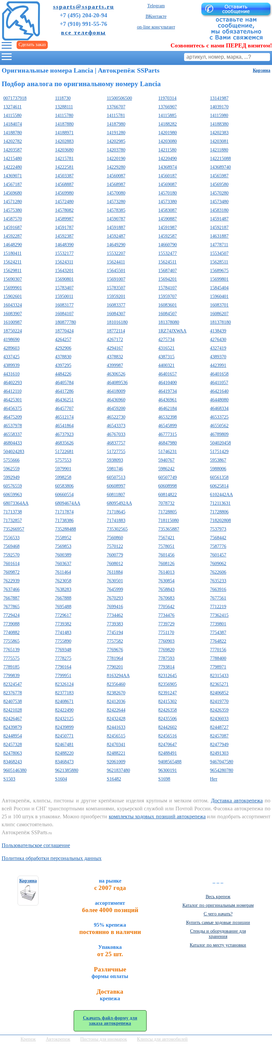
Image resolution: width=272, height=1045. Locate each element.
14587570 (12, 218)
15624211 (12, 262)
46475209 (12, 417)
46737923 (64, 434)
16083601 (167, 305)
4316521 (166, 348)
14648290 (12, 244)
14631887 (219, 236)
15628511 (219, 262)
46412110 (12, 391)
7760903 (166, 641)
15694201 (167, 279)
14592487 (116, 236)
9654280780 (221, 770)
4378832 (115, 356)
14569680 (12, 193)
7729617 (63, 615)
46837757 (116, 442)
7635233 (218, 580)
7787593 (166, 658)
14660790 (167, 244)
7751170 (166, 632)
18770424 (64, 330)
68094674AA (67, 503)
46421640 (219, 391)
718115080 (168, 520)
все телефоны (83, 32)
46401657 (167, 374)
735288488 (65, 529)
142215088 (220, 158)
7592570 (11, 554)
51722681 (64, 451)
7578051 (166, 546)
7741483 (63, 632)
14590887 (167, 218)
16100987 (12, 322)
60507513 (116, 477)
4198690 (11, 339)
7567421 (166, 537)
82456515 (116, 735)
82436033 (219, 718)
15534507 (219, 253)
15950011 (64, 296)
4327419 (218, 348)
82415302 (167, 701)
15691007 (116, 279)
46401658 (219, 374)
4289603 (11, 348)
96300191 (167, 770)
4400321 (166, 365)
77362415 (219, 615)
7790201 (115, 667)
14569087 (167, 184)
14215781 (64, 158)
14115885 (167, 115)
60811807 (116, 494)
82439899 (64, 727)
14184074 (12, 124)
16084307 (116, 313)
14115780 (64, 115)
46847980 (167, 442)
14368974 (167, 167)
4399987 (115, 365)
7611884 (115, 572)
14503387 (64, 175)
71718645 (116, 511)
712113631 (220, 503)
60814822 (167, 494)
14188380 (219, 124)
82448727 (219, 727)
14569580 (219, 184)
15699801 (219, 279)
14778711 (219, 244)
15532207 (116, 253)
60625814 (219, 486)
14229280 (116, 167)
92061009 (116, 761)
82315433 (219, 675)
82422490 (64, 710)
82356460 (116, 684)
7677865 (11, 606)
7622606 (218, 572)
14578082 (64, 210)
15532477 (167, 253)
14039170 (219, 106)
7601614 (11, 563)
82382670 (116, 692)
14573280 (116, 201)
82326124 (64, 684)
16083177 (64, 305)
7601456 (166, 554)
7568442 (218, 537)
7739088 (11, 623)
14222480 (12, 167)
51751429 (219, 451)
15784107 (167, 287)
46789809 (219, 434)
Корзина (261, 70)
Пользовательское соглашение (36, 845)
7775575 (11, 658)
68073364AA (16, 503)
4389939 (11, 365)
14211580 (167, 149)
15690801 (64, 279)
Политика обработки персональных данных (52, 858)
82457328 (12, 744)
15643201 (64, 270)
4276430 (218, 339)
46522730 (116, 417)
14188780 (12, 132)
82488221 (116, 753)
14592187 (219, 227)
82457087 (219, 735)
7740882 (11, 632)
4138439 (218, 330)
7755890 (63, 641)
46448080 (219, 399)
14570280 (219, 193)
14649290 (116, 244)
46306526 (116, 374)
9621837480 (118, 770)
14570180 (167, 193)
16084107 (64, 313)
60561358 (219, 477)
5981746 (115, 468)
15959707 (167, 296)
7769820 (166, 649)
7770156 (218, 649)
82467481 (64, 744)
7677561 (218, 598)
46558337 (12, 434)
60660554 (64, 494)
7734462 (115, 615)
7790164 (63, 667)
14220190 (116, 158)
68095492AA (119, 503)
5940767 (166, 460)
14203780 (116, 149)
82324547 (12, 684)
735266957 (13, 529)
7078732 (166, 503)
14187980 (116, 124)
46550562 (219, 425)
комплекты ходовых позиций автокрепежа (157, 816)
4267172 (115, 339)
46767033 (116, 434)
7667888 (63, 598)
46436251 (64, 399)
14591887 (116, 227)
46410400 (167, 382)
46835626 (64, 442)
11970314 (167, 98)
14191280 (116, 132)
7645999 (115, 589)
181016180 (117, 322)
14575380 (12, 210)
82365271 (219, 684)
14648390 (64, 244)
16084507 (167, 313)
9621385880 (66, 770)
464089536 (117, 382)
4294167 (115, 348)
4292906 (63, 348)
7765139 (11, 649)
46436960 (116, 399)
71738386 (64, 520)
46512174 (64, 417)
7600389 (63, 554)
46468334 (219, 408)
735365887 (168, 529)
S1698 (164, 779)
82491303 (219, 753)
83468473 (64, 761)
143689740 (220, 167)
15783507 (116, 287)
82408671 (64, 701)
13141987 (219, 98)
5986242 (166, 468)
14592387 (64, 236)
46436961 (167, 399)
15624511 (167, 262)
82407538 (12, 701)
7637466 (11, 589)
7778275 (63, 658)
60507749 (167, 477)
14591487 (219, 218)
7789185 (11, 667)
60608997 (116, 486)
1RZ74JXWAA (172, 330)
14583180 (219, 210)
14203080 (167, 141)
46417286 (64, 391)
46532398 (167, 417)
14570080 (116, 193)
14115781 (116, 115)
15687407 (167, 270)
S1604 (61, 779)
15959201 (116, 296)
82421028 (12, 710)
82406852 (219, 692)
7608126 (166, 563)
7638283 (63, 589)
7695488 (63, 606)
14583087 (167, 210)
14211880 (219, 149)
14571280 (12, 201)
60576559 (12, 486)
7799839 (11, 675)
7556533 (11, 537)
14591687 (12, 227)
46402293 (12, 382)
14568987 (116, 184)
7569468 (11, 546)
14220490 (167, 158)
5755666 (11, 460)
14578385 (116, 210)
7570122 (115, 546)
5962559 (11, 468)
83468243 (12, 761)
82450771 (64, 735)
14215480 (12, 158)
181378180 (220, 322)
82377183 (64, 692)
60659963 (12, 494)
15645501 (116, 270)
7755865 (11, 641)
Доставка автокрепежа (237, 800)
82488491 (167, 753)
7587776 (218, 546)
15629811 (12, 270)
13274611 (12, 106)
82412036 (116, 701)
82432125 (64, 718)
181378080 (168, 322)
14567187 (12, 184)
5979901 (63, 468)
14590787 (116, 218)
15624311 (64, 262)
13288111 (64, 106)
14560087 (116, 175)
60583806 (64, 486)
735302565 (117, 529)
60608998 (167, 486)
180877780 (65, 322)
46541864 (64, 425)
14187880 (64, 124)
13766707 (116, 106)
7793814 (166, 667)
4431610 (11, 374)
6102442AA (221, 494)
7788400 (218, 658)
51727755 (116, 451)
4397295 (63, 365)
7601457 (218, 554)
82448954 (12, 735)
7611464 (63, 572)
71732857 (12, 520)
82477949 (219, 744)
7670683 (166, 598)
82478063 (12, 753)
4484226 (63, 374)
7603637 (63, 563)
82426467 (12, 718)
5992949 (11, 477)
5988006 (218, 468)
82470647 (167, 744)
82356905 (167, 684)
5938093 (115, 460)
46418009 (116, 391)
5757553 (63, 460)
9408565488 (169, 761)
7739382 (63, 623)
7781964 (115, 658)
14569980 (64, 193)
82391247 (167, 692)
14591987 (167, 227)
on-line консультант (156, 27)
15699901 (12, 287)
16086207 (219, 313)
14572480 (64, 201)
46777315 (167, 434)
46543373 (116, 425)
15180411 (12, 253)
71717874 (64, 511)
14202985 (116, 141)
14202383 (219, 132)
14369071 (12, 175)
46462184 (167, 408)
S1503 (9, 779)
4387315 (166, 356)
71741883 (116, 520)
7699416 (115, 606)
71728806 (219, 511)
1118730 (63, 98)
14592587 (167, 236)
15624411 (116, 262)
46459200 (116, 408)
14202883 (64, 141)
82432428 (116, 718)
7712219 (218, 606)
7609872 (11, 572)
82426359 (219, 710)
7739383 (115, 623)
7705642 (166, 606)
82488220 (64, 753)
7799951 (63, 675)
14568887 (64, 184)
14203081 (219, 141)
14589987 (64, 218)
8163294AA (118, 675)
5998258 (63, 477)
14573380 (167, 201)
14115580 (12, 115)
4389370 (218, 356)
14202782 (12, 141)
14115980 (219, 115)
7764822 (218, 641)
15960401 (219, 296)
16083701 (219, 305)
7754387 (218, 632)
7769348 (63, 649)
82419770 (219, 701)
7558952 (63, 537)
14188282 (167, 124)
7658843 (166, 589)
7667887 (11, 598)
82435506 (167, 718)
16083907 (12, 313)
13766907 (167, 106)
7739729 (166, 623)
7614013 (166, 572)
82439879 (12, 727)
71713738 (12, 511)
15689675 (219, 270)
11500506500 (119, 98)
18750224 (12, 330)
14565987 (219, 175)
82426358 (167, 710)
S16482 (114, 779)
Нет (213, 779)
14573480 (219, 201)
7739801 (218, 623)
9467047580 (221, 761)
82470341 (116, 744)
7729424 (11, 615)
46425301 (12, 399)
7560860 (115, 537)
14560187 (167, 175)
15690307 (12, 279)
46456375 (12, 408)
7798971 (218, 667)
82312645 (167, 675)
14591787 (64, 227)
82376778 (12, 692)
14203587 (12, 149)
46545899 (167, 425)
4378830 (63, 356)
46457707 (64, 408)
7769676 (115, 649)
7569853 (63, 546)
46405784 (64, 382)
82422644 (116, 710)
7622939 (11, 580)
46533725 (219, 417)
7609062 (218, 563)
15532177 (64, 253)
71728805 (167, 511)
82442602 (167, 727)
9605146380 (15, 770)
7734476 (166, 615)
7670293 (115, 598)
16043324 (12, 305)
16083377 (116, 305)
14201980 (167, 132)
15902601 (12, 296)
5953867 (218, 460)
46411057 (219, 382)
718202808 (220, 520)
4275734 (166, 339)
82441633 (116, 727)
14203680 (64, 149)
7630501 (115, 580)
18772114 (116, 330)
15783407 (64, 287)
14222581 (64, 167)
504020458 (220, 442)
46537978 (12, 425)
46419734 (167, 391)
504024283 (13, 451)
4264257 (63, 339)
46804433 (12, 442)
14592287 (12, 236)
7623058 (63, 580)
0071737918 (15, 98)
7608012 (115, 563)
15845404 (219, 287)
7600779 (115, 554)
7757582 (115, 641)
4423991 (218, 365)
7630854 (166, 580)
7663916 (218, 589)
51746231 (167, 451)
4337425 (11, 356)
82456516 (167, 735)
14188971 (64, 132)
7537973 (218, 529)
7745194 (115, 632)
